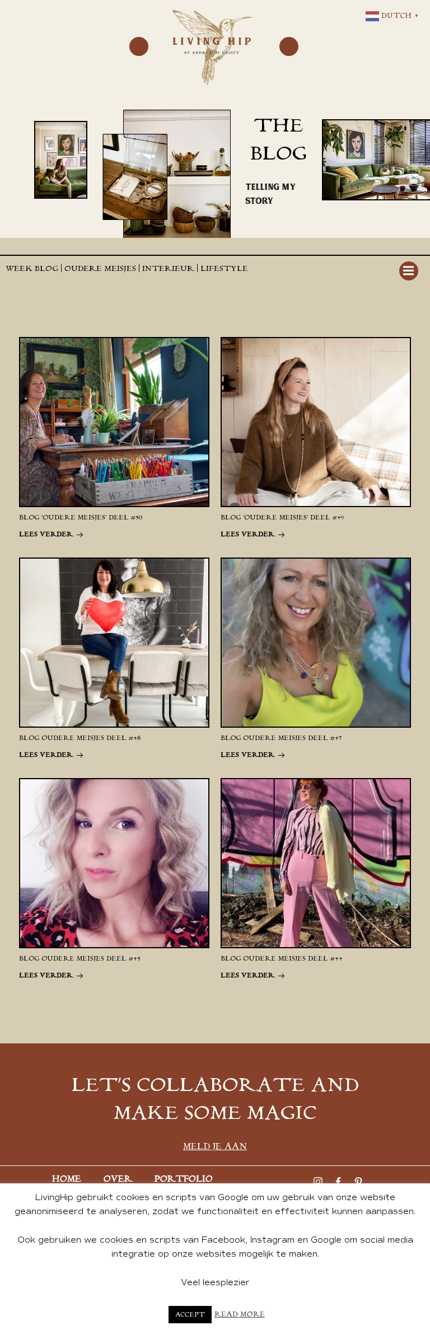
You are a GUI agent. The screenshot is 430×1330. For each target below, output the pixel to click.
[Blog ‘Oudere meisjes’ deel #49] (316, 421)
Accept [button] (190, 1314)
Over (118, 1179)
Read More (239, 1314)
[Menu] (138, 46)
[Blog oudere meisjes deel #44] (316, 863)
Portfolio (184, 1179)
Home (66, 1179)
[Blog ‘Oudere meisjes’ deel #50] (114, 421)
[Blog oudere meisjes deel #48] (114, 642)
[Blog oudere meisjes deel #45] (114, 863)
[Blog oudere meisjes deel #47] (316, 642)
